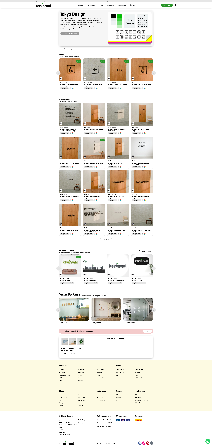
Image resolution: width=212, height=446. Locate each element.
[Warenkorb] (175, 5)
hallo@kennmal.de (64, 430)
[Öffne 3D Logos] (84, 5)
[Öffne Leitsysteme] (115, 5)
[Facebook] (140, 443)
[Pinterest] (147, 443)
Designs (66, 49)
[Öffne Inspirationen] (126, 5)
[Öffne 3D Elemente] (95, 5)
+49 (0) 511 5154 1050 (64, 422)
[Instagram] (143, 443)
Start (61, 49)
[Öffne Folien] (103, 5)
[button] (58, 73)
